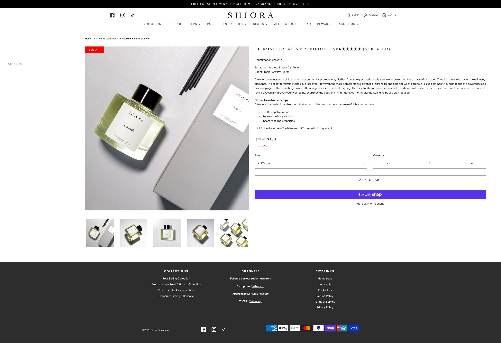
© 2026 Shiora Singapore (155, 330)
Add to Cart (370, 180)
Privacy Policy (325, 307)
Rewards (325, 24)
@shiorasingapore (257, 293)
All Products (15, 64)
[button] (100, 233)
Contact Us (325, 290)
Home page (325, 278)
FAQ (308, 24)
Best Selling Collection (176, 278)
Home (88, 38)
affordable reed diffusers (295, 128)
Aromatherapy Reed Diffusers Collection (176, 284)
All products (286, 24)
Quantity (378, 155)
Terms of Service (324, 301)
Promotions (152, 24)
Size (257, 155)
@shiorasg (257, 286)
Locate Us (325, 284)
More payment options (370, 203)
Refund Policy (324, 296)
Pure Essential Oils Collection (176, 290)
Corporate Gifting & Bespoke (176, 296)
